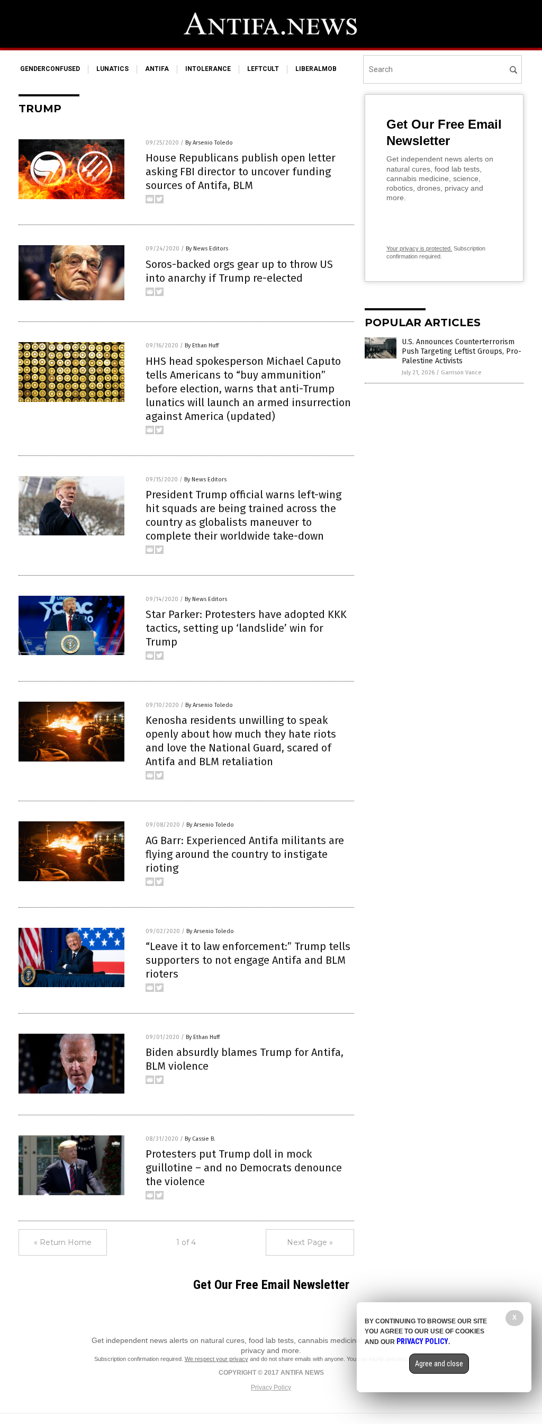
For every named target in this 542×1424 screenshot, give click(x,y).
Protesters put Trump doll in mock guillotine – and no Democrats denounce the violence (244, 1168)
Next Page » (310, 1242)
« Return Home (63, 1242)
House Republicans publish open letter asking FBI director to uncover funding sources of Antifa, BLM (241, 171)
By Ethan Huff (202, 345)
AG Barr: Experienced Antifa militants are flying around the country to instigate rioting (245, 854)
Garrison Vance (461, 372)
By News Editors (207, 248)
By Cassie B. (200, 1138)
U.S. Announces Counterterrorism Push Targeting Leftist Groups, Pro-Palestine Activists (461, 351)
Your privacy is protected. (419, 248)
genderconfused (50, 69)
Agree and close (439, 1363)
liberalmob (316, 69)
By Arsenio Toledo (209, 142)
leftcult (263, 69)
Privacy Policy (271, 1387)
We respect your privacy (216, 1359)
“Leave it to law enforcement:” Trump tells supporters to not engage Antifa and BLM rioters (248, 960)
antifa (157, 69)
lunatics (112, 69)
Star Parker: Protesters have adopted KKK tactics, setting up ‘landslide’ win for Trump (246, 628)
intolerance (208, 69)
